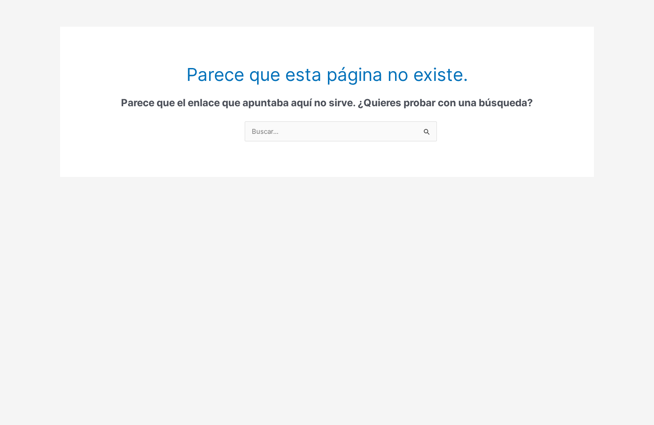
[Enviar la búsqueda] (427, 132)
